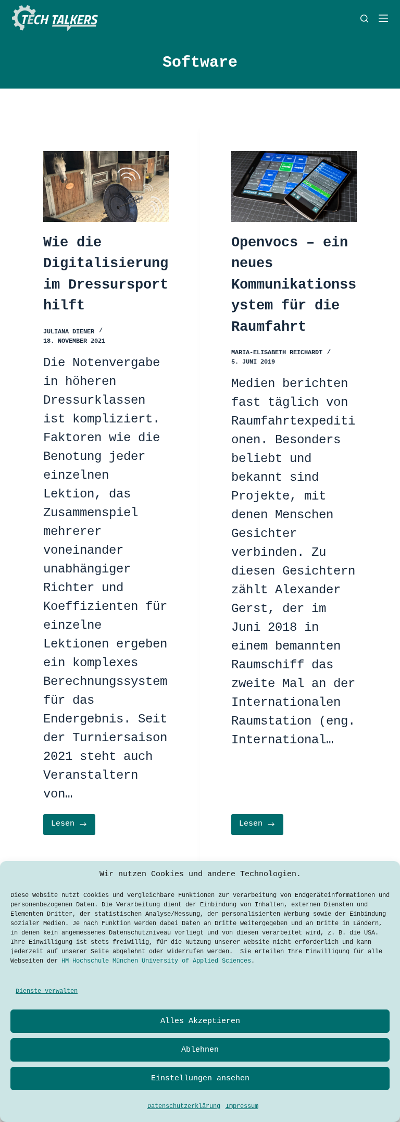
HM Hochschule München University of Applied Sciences (156, 961)
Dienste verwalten (47, 991)
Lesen (73, 826)
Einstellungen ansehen (200, 1078)
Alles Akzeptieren (200, 1021)
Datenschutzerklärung (183, 1106)
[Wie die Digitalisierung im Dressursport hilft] (106, 186)
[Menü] (383, 18)
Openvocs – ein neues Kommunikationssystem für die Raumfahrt (293, 285)
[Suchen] (364, 18)
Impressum (242, 1106)
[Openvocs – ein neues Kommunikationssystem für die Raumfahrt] (294, 186)
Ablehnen (200, 1049)
